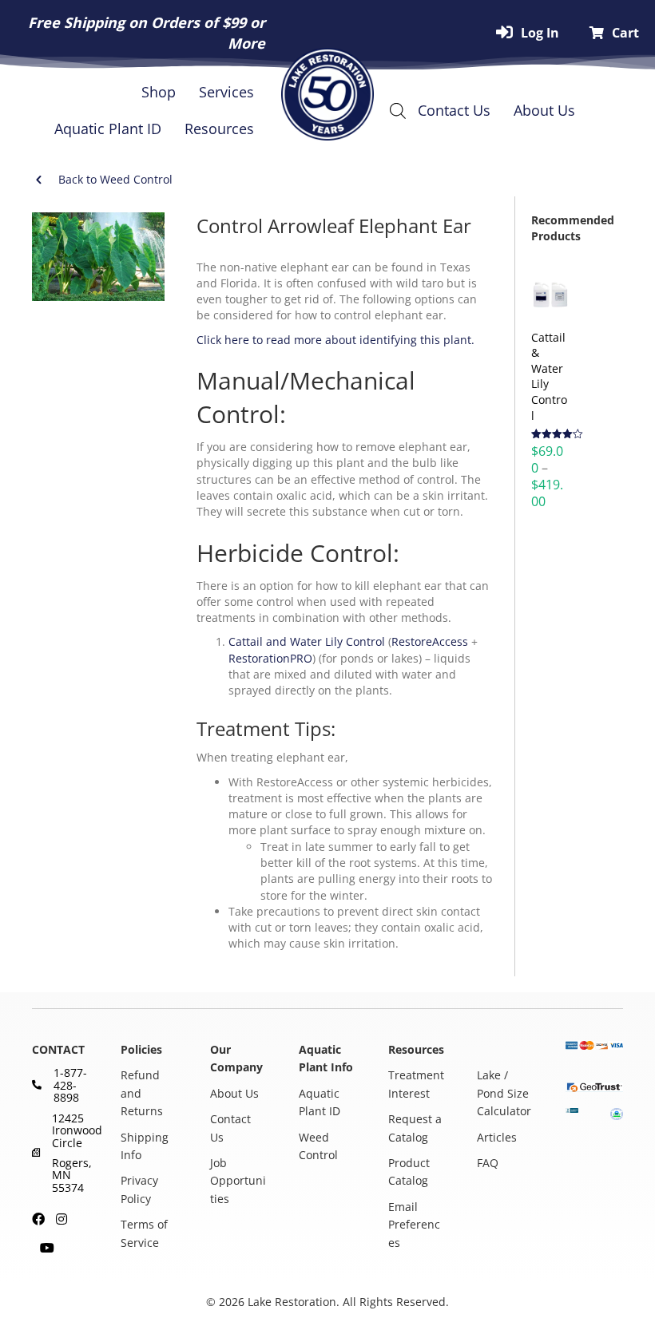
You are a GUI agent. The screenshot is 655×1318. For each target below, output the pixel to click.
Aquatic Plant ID (107, 128)
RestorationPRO (270, 658)
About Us (544, 110)
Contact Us (454, 110)
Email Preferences (414, 1224)
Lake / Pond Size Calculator (504, 1092)
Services (226, 91)
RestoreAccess (429, 641)
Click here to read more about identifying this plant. (335, 339)
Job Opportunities (238, 1180)
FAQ (487, 1162)
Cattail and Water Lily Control (306, 641)
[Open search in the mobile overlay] (401, 110)
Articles (497, 1136)
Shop (158, 91)
